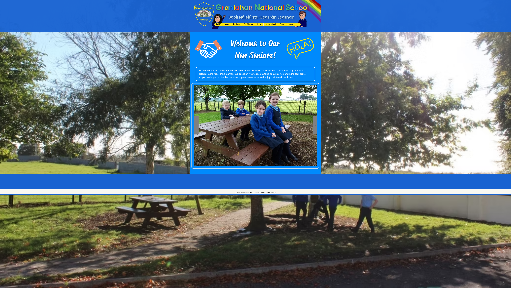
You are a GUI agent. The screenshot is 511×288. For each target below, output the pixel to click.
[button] (227, 24)
